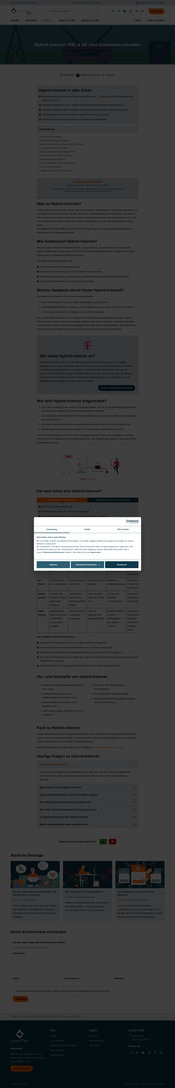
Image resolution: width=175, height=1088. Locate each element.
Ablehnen (53, 565)
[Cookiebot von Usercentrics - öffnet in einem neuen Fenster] (128, 521)
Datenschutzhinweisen (54, 552)
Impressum (96, 552)
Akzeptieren (122, 565)
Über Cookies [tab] (123, 529)
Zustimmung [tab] (52, 529)
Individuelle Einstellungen (86, 565)
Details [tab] (87, 529)
